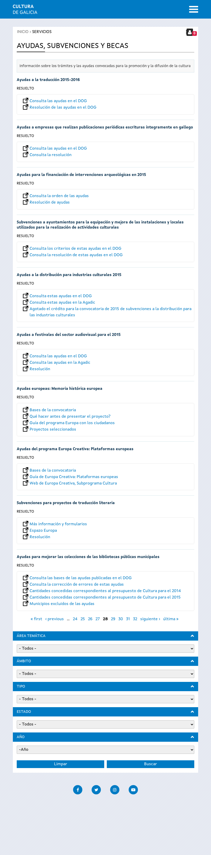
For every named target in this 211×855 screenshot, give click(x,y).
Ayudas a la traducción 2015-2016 (48, 80)
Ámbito (24, 661)
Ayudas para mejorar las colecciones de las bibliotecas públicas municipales (88, 557)
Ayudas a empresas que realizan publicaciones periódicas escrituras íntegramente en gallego (105, 128)
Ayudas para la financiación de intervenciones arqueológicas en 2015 (81, 175)
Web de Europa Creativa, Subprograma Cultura (73, 483)
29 (113, 619)
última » (171, 619)
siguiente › (150, 619)
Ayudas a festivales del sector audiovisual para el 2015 (69, 335)
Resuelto (25, 88)
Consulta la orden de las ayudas (59, 196)
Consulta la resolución (51, 155)
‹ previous (54, 619)
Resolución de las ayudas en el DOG (63, 108)
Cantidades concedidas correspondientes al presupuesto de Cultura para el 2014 (105, 591)
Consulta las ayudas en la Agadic (60, 363)
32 (135, 619)
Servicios (41, 32)
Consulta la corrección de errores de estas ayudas (77, 585)
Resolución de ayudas (50, 202)
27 (97, 619)
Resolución (40, 369)
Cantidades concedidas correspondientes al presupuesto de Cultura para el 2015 (105, 597)
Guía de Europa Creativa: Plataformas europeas (74, 477)
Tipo (21, 686)
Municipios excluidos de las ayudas (62, 604)
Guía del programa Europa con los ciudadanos (72, 423)
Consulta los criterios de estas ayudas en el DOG (75, 249)
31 (128, 619)
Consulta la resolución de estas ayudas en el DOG (76, 255)
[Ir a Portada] (25, 11)
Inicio (23, 32)
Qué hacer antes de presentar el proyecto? (70, 417)
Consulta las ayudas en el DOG (58, 101)
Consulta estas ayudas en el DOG (61, 296)
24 (75, 619)
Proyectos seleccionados (53, 430)
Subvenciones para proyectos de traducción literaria (66, 503)
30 (120, 619)
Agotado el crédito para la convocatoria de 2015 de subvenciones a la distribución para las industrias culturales (110, 309)
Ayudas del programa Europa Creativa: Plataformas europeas (75, 449)
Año (20, 737)
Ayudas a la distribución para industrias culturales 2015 (69, 275)
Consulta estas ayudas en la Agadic (62, 303)
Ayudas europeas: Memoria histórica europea (59, 389)
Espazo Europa (43, 531)
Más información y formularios (58, 524)
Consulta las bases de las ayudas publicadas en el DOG (81, 578)
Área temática (31, 636)
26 (90, 619)
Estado (24, 712)
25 (83, 619)
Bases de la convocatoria (53, 410)
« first (36, 619)
